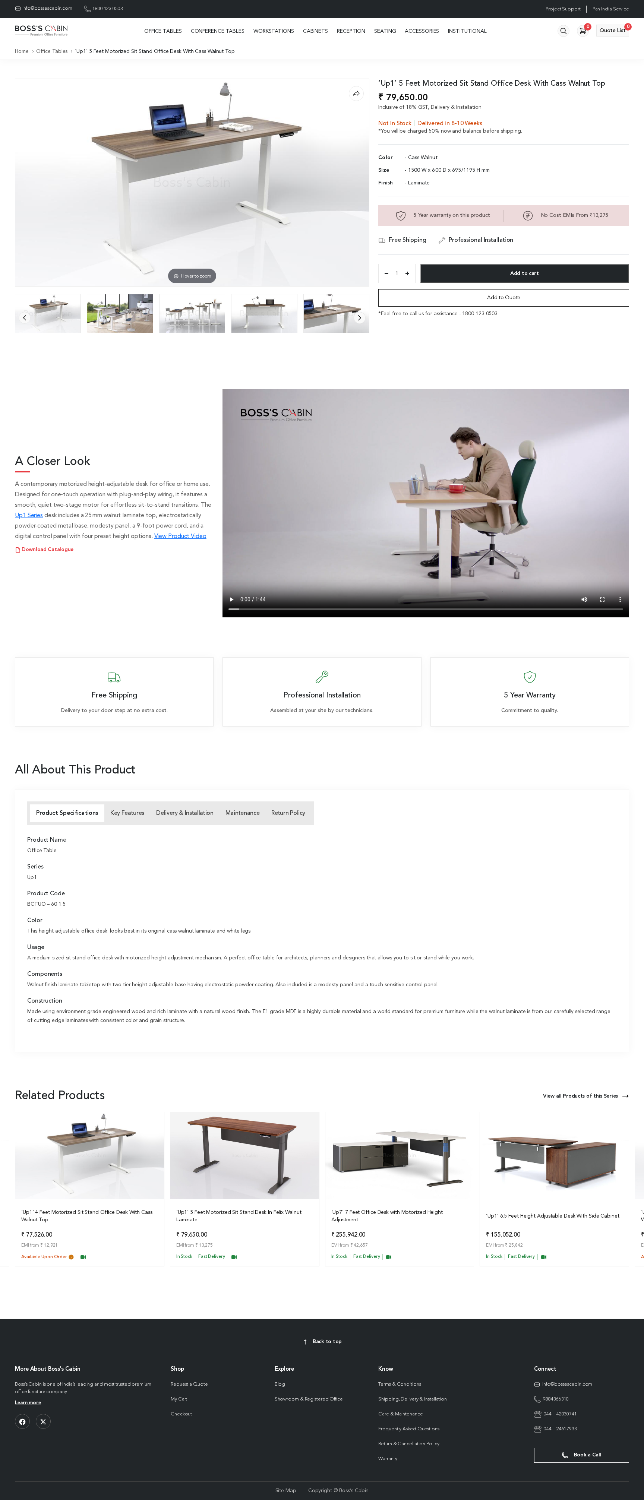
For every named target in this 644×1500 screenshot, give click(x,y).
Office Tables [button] (163, 31)
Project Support (563, 9)
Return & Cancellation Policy (408, 1444)
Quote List (614, 29)
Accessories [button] (422, 31)
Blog (280, 1384)
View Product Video (180, 536)
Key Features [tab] (127, 813)
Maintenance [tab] (242, 813)
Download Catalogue (47, 550)
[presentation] (25, 318)
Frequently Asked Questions (408, 1429)
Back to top (327, 1341)
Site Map (285, 1490)
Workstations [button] (273, 31)
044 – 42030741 (560, 1414)
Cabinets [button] (315, 31)
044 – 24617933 (560, 1429)
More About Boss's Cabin (47, 1369)
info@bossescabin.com (47, 8)
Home (22, 51)
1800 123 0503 (107, 8)
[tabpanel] (322, 931)
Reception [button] (351, 31)
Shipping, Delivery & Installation (412, 1399)
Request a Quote (189, 1384)
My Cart (179, 1399)
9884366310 (556, 1399)
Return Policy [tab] (288, 813)
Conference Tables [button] (217, 31)
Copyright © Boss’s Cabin (338, 1490)
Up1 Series (29, 516)
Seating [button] (385, 31)
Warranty (387, 1458)
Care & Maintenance (400, 1414)
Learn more (28, 1403)
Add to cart (524, 273)
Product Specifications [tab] (67, 813)
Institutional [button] (467, 31)
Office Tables (52, 51)
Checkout (181, 1414)
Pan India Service (611, 9)
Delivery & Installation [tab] (185, 813)
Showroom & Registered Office (309, 1399)
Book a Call (587, 1455)
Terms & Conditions (399, 1384)
